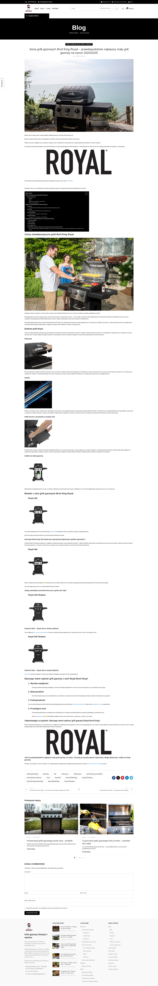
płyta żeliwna (75, 704)
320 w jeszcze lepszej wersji (40, 632)
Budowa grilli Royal (31, 196)
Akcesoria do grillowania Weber (90, 981)
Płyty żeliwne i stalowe (89, 948)
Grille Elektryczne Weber (88, 978)
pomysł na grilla (112, 966)
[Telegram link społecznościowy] (131, 778)
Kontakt (112, 932)
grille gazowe (77, 774)
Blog (111, 929)
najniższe (40, 716)
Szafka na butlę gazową (33, 202)
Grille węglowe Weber (87, 975)
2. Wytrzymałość (31, 222)
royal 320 (58, 777)
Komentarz (28, 872)
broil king (46, 774)
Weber (82, 969)
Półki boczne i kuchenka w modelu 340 (37, 201)
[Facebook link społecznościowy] (114, 778)
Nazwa (26, 893)
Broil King (82, 926)
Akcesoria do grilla (86, 945)
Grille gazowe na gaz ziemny (89, 942)
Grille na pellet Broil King (88, 960)
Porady (83, 44)
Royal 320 (29, 206)
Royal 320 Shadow (31, 212)
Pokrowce (85, 957)
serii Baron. (70, 181)
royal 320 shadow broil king (35, 781)
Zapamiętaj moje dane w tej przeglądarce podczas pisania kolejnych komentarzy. (46, 908)
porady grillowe (112, 948)
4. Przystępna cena (31, 225)
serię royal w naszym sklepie (94, 763)
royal (48, 777)
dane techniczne (84, 32)
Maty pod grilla (87, 951)
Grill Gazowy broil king (87, 929)
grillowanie (111, 963)
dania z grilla (111, 951)
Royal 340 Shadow (31, 215)
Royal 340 (29, 209)
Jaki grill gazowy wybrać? (34, 777)
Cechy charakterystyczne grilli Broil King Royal (37, 195)
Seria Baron (86, 932)
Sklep (109, 926)
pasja (78, 44)
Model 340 (27, 674)
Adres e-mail (83, 893)
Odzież (85, 954)
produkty (89, 44)
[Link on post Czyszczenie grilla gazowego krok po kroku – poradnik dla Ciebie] (106, 819)
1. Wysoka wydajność (32, 220)
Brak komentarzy (71, 930)
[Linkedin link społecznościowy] (127, 778)
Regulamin (112, 936)
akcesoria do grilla (112, 957)
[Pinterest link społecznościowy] (122, 778)
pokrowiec (82, 704)
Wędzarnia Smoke (86, 966)
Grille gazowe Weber (87, 972)
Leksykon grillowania (115, 945)
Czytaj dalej (31, 849)
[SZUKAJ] (116, 9)
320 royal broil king (32, 774)
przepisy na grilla (112, 954)
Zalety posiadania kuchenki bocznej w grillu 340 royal (40, 210)
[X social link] (118, 778)
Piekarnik (30, 198)
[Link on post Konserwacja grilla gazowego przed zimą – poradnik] (51, 819)
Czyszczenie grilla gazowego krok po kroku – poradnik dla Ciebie (68, 945)
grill (55, 774)
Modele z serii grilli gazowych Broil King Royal (36, 204)
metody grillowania (113, 969)
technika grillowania (113, 960)
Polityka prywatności (115, 942)
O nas (111, 939)
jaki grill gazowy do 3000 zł (94, 774)
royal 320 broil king (71, 777)
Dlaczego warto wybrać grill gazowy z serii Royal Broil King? (40, 218)
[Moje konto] (123, 9)
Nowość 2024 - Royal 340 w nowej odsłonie (38, 217)
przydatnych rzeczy (97, 704)
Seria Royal (86, 939)
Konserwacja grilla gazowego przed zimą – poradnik (50, 841)
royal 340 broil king (53, 781)
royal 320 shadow (87, 777)
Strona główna (73, 32)
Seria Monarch (87, 936)
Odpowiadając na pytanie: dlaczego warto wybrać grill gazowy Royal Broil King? (45, 226)
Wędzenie (82, 963)
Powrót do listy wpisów (79, 789)
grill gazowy (65, 774)
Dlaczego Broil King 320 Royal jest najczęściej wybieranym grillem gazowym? (44, 207)
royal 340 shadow (69, 781)
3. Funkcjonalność (31, 223)
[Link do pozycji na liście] (37, 968)
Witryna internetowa (30, 900)
